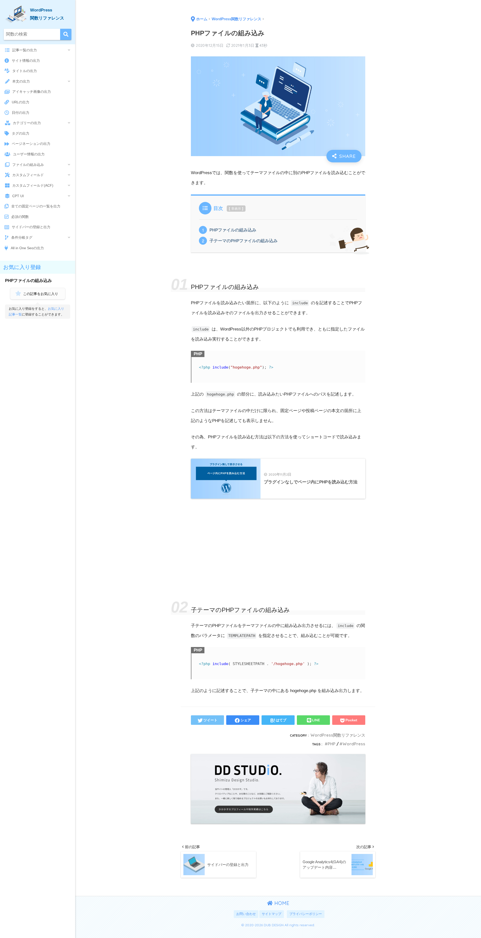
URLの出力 (20, 102)
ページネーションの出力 (31, 144)
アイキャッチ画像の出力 (31, 92)
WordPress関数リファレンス (337, 735)
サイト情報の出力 (26, 61)
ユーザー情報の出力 (29, 154)
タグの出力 (20, 133)
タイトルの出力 (24, 71)
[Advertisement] (278, 540)
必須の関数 (20, 217)
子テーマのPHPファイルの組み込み (243, 240)
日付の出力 (20, 113)
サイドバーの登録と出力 (31, 227)
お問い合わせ (246, 914)
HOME (281, 903)
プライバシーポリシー (305, 914)
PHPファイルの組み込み (232, 230)
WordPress (353, 743)
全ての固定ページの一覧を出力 (35, 206)
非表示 (236, 208)
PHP (331, 743)
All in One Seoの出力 (27, 248)
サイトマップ (271, 914)
